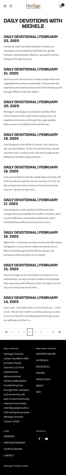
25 (53, 332)
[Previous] (7, 332)
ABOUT (40, 385)
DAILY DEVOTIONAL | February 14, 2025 (31, 299)
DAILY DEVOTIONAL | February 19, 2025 (31, 136)
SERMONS (9, 436)
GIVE (38, 392)
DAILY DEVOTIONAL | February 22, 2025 (31, 39)
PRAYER (40, 373)
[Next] (59, 332)
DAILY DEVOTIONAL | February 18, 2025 (31, 169)
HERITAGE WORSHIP (14, 442)
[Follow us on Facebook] (39, 438)
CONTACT (9, 455)
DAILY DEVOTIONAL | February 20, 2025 (31, 104)
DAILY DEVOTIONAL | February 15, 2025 (31, 267)
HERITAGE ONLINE (46, 353)
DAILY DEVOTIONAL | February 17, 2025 (31, 202)
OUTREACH (42, 360)
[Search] (11, 6)
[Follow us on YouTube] (46, 438)
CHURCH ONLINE (13, 449)
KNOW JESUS (43, 379)
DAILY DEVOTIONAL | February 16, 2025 (31, 234)
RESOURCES (43, 366)
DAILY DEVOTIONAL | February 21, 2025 (31, 71)
